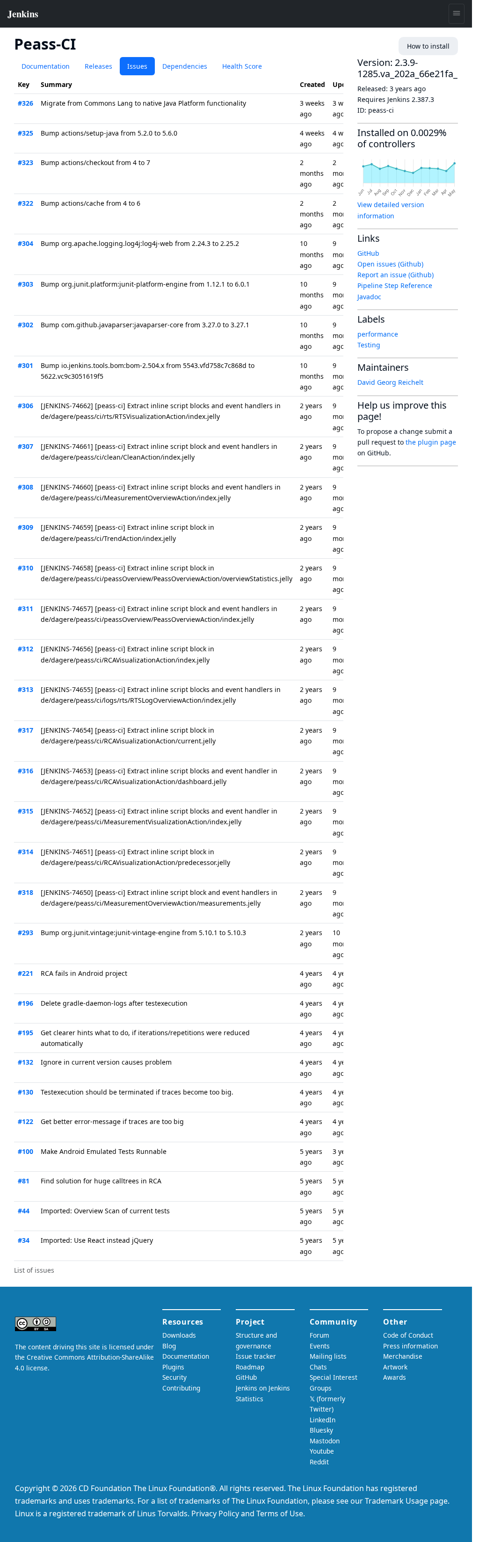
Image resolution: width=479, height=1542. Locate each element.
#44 (23, 1210)
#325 (25, 133)
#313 (25, 689)
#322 (25, 203)
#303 (25, 284)
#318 (25, 892)
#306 (25, 405)
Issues (137, 66)
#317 (25, 730)
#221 (25, 973)
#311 (25, 608)
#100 (25, 1151)
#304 (25, 243)
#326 (25, 103)
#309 (25, 527)
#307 (25, 446)
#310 (25, 567)
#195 (25, 1032)
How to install (428, 46)
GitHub (368, 253)
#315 (25, 811)
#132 (25, 1062)
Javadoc (369, 296)
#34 (23, 1240)
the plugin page (431, 442)
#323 (25, 162)
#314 (25, 851)
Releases (98, 66)
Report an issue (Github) (395, 274)
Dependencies (184, 66)
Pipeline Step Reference (394, 285)
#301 (25, 365)
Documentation (46, 66)
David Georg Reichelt (390, 382)
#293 (25, 932)
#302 (25, 324)
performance (377, 334)
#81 (23, 1180)
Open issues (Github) (390, 263)
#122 (25, 1121)
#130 (25, 1092)
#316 (25, 770)
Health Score (242, 66)
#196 (25, 1003)
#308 (25, 487)
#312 (25, 648)
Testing (368, 344)
